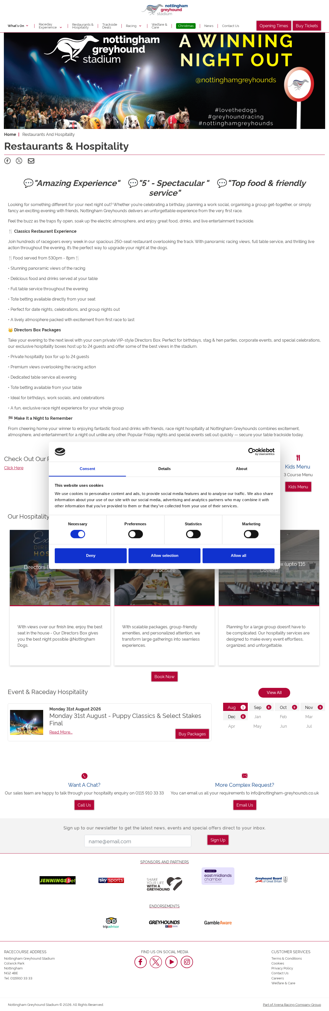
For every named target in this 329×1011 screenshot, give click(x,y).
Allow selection (164, 555)
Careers (277, 978)
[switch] (135, 534)
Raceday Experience (48, 25)
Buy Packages (192, 733)
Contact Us (230, 25)
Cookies (277, 963)
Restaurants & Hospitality (83, 26)
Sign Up (218, 839)
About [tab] (241, 468)
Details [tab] (164, 468)
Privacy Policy (282, 968)
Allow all (238, 555)
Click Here (13, 467)
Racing (131, 25)
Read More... (60, 732)
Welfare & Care (159, 26)
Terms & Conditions (286, 958)
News (208, 25)
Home (10, 134)
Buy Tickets (307, 25)
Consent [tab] (87, 468)
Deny (90, 555)
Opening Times (274, 25)
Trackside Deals (109, 26)
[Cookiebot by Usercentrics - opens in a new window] (252, 452)
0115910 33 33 (21, 978)
